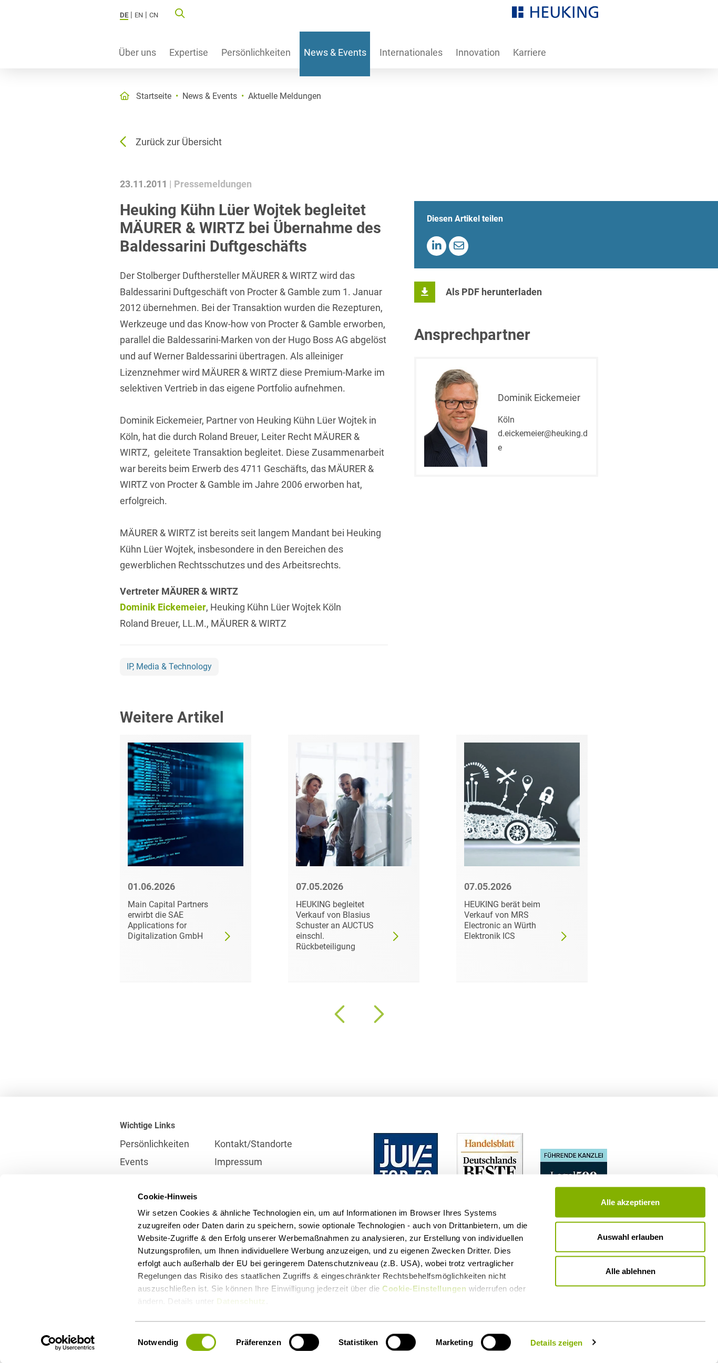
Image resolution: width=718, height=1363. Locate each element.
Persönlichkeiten (256, 52)
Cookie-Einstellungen (424, 1288)
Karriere (529, 52)
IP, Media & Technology (169, 667)
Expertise (188, 52)
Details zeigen (556, 1342)
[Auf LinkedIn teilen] (436, 246)
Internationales (411, 52)
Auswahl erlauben (630, 1236)
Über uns (137, 52)
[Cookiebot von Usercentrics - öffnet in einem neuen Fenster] (68, 1342)
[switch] (304, 1342)
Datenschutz (241, 1301)
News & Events (335, 52)
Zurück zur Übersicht (179, 141)
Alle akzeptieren (630, 1202)
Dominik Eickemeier (163, 607)
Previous (340, 1014)
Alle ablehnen (630, 1271)
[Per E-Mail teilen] (458, 246)
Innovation (478, 52)
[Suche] (179, 12)
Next (377, 1014)
